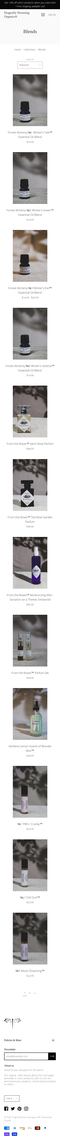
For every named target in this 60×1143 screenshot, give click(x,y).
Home (17, 49)
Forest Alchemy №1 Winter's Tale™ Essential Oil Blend (30, 134)
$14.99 (30, 141)
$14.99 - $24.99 (30, 297)
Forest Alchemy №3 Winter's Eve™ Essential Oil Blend (30, 290)
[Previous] (7, 100)
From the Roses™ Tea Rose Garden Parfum (30, 519)
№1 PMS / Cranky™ (30, 824)
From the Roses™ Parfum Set (30, 673)
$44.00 (30, 448)
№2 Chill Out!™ (30, 897)
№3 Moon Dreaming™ (30, 971)
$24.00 (30, 677)
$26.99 (30, 755)
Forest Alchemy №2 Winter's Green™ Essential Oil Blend (30, 212)
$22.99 (30, 829)
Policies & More (12, 1040)
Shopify (7, 1120)
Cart (52, 14)
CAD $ (9, 1098)
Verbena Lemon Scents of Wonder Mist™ (30, 748)
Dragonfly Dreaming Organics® (16, 14)
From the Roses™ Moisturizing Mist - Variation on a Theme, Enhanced (30, 597)
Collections (29, 49)
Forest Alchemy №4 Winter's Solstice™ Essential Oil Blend (30, 368)
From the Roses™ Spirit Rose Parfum (30, 444)
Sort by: (30, 59)
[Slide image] (30, 256)
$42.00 (30, 604)
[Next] (53, 100)
